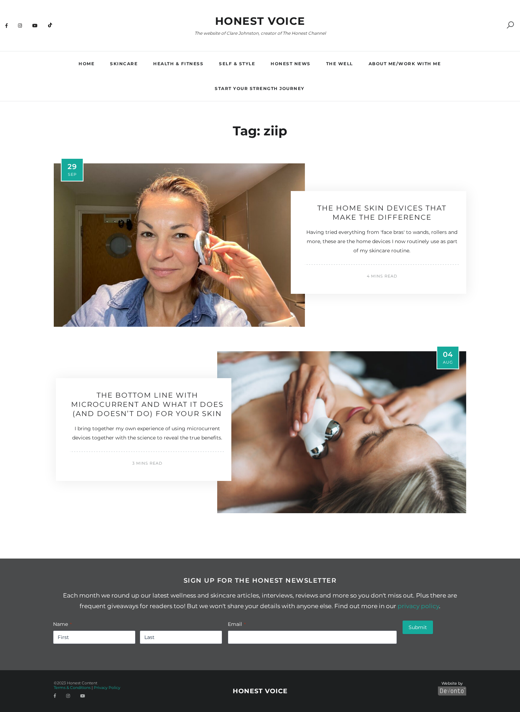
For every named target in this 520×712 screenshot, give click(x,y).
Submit (418, 627)
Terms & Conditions (72, 687)
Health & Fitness (178, 63)
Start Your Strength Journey (260, 88)
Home (86, 63)
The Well (339, 63)
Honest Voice (260, 21)
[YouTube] (35, 25)
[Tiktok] (50, 25)
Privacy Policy (107, 687)
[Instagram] (20, 25)
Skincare (124, 63)
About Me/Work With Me (405, 63)
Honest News (291, 63)
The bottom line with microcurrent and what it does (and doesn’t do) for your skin (147, 404)
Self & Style (237, 63)
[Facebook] (6, 25)
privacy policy (418, 606)
